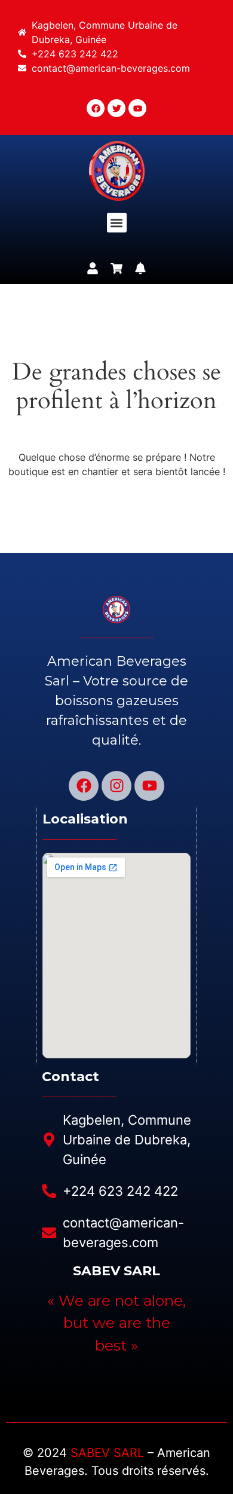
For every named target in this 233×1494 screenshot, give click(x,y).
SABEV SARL (107, 1453)
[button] (117, 222)
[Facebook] (84, 786)
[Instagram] (116, 786)
